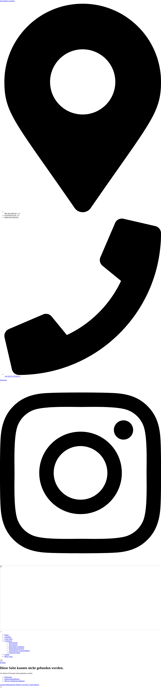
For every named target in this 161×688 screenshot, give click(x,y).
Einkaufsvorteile (14, 653)
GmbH (6, 655)
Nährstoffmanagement (16, 649)
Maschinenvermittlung (16, 647)
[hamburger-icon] (1, 631)
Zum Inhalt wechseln (7, 1)
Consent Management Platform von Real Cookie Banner (19, 685)
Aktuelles (7, 637)
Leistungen (8, 641)
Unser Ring (8, 639)
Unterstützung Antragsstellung (19, 651)
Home (6, 635)
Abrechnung (13, 645)
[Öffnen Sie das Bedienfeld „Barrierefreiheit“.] (1, 687)
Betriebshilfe (13, 643)
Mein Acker (8, 656)
